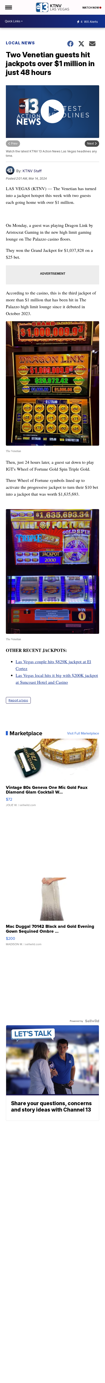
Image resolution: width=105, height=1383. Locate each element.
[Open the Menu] (8, 7)
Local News (20, 42)
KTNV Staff (32, 171)
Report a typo (18, 700)
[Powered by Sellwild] (92, 1021)
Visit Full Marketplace (83, 733)
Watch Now (90, 7)
